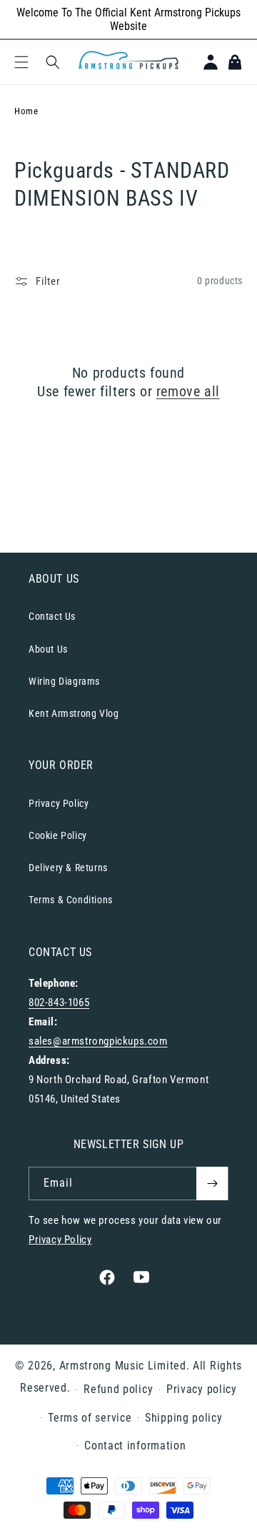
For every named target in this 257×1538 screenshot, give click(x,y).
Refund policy (118, 1389)
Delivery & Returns (68, 867)
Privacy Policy (59, 803)
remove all (188, 391)
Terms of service (89, 1417)
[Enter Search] (53, 62)
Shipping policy (184, 1417)
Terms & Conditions (71, 899)
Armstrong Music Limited (122, 1365)
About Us (48, 649)
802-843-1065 (59, 1002)
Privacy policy (201, 1389)
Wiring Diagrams (64, 681)
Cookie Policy (58, 835)
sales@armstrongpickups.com (98, 1041)
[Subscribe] (212, 1183)
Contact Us (52, 616)
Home (26, 111)
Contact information (135, 1445)
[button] (21, 62)
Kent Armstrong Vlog (74, 713)
